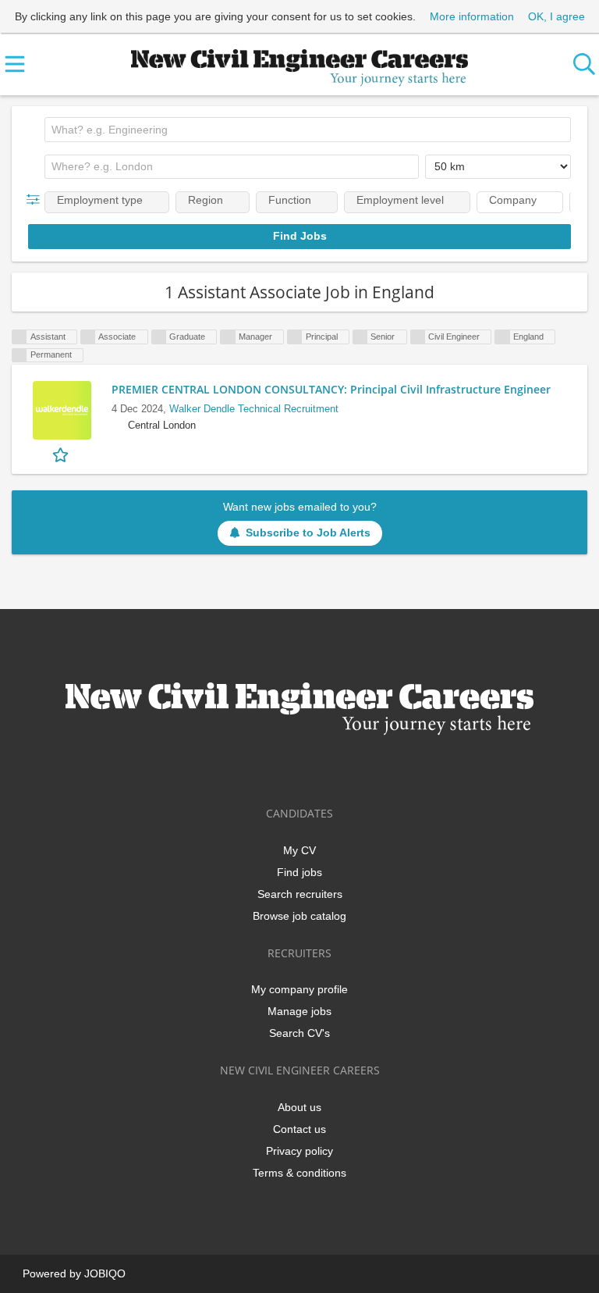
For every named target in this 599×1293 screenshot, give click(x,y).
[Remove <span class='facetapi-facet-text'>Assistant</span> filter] (19, 337)
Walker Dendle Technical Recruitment (253, 409)
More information (472, 16)
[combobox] (307, 129)
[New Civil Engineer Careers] (299, 65)
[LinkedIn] (302, 768)
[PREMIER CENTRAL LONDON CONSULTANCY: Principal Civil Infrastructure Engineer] (62, 410)
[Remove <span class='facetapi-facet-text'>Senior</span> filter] (360, 337)
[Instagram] (328, 768)
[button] (36, 199)
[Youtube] (351, 768)
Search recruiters (299, 894)
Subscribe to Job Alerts (308, 532)
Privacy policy (299, 1151)
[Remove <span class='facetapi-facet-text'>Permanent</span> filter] (19, 355)
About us (299, 1107)
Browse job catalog (299, 916)
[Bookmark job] (62, 454)
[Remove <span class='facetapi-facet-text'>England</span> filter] (502, 337)
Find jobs (299, 872)
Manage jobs (299, 1011)
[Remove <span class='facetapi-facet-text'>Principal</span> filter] (295, 337)
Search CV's (299, 1033)
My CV (299, 850)
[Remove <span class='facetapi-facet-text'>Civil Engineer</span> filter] (418, 337)
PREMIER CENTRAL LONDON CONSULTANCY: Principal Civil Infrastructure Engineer (331, 389)
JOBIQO (105, 1273)
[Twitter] (276, 768)
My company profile (299, 989)
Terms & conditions (299, 1173)
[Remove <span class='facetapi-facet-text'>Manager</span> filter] (228, 337)
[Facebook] (250, 768)
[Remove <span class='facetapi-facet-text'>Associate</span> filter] (88, 337)
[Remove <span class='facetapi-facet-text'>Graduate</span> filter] (159, 337)
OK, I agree (556, 16)
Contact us (299, 1129)
